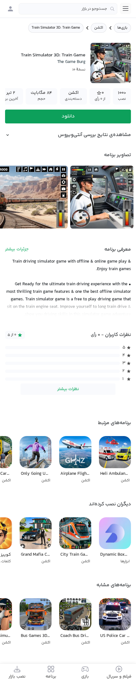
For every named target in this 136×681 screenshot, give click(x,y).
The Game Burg (71, 62)
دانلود (68, 116)
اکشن (98, 28)
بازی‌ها (122, 28)
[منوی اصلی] (125, 8)
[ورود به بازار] (10, 8)
